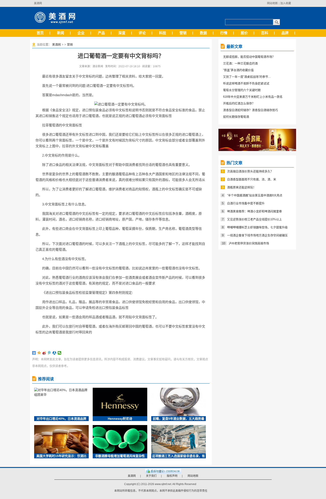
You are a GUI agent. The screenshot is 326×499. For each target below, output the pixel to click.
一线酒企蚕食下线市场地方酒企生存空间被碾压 (257, 235)
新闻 (60, 33)
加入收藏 (285, 3)
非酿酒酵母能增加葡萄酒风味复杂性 (120, 456)
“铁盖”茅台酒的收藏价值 (238, 70)
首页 (40, 33)
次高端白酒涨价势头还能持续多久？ (250, 171)
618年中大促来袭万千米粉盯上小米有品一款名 (253, 96)
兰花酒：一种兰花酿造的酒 (240, 63)
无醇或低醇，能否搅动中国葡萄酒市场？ (249, 56)
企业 (80, 33)
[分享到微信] (59, 353)
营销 (183, 33)
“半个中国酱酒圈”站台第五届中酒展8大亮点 (254, 195)
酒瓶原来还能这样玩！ (241, 187)
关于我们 (151, 475)
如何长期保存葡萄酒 (236, 116)
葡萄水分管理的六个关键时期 (242, 90)
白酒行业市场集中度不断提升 (246, 203)
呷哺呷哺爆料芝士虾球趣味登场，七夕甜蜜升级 (257, 227)
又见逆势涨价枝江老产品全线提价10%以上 (254, 219)
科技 (162, 33)
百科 (264, 33)
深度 (121, 33)
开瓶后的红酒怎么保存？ (239, 103)
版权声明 (172, 475)
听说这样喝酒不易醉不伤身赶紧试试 (246, 83)
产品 (101, 33)
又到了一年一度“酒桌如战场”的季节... (247, 76)
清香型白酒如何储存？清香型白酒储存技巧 (250, 110)
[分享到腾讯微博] (49, 353)
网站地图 (272, 3)
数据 (203, 33)
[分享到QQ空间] (39, 353)
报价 (244, 33)
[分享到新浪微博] (44, 353)
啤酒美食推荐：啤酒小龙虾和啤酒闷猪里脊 (254, 211)
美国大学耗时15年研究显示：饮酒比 (61, 456)
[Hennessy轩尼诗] (120, 402)
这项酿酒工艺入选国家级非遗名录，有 (178, 456)
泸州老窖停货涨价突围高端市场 (249, 243)
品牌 (285, 33)
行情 (223, 33)
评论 (142, 33)
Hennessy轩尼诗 (120, 418)
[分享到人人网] (54, 353)
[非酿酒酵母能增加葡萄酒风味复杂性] (120, 439)
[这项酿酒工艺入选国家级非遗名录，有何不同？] (178, 439)
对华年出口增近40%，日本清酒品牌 (61, 418)
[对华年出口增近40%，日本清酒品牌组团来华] (61, 402)
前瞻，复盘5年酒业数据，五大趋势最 (178, 418)
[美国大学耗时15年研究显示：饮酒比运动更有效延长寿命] (61, 439)
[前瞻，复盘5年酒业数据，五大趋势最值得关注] (178, 402)
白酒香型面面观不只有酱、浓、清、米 (251, 179)
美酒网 (38, 3)
